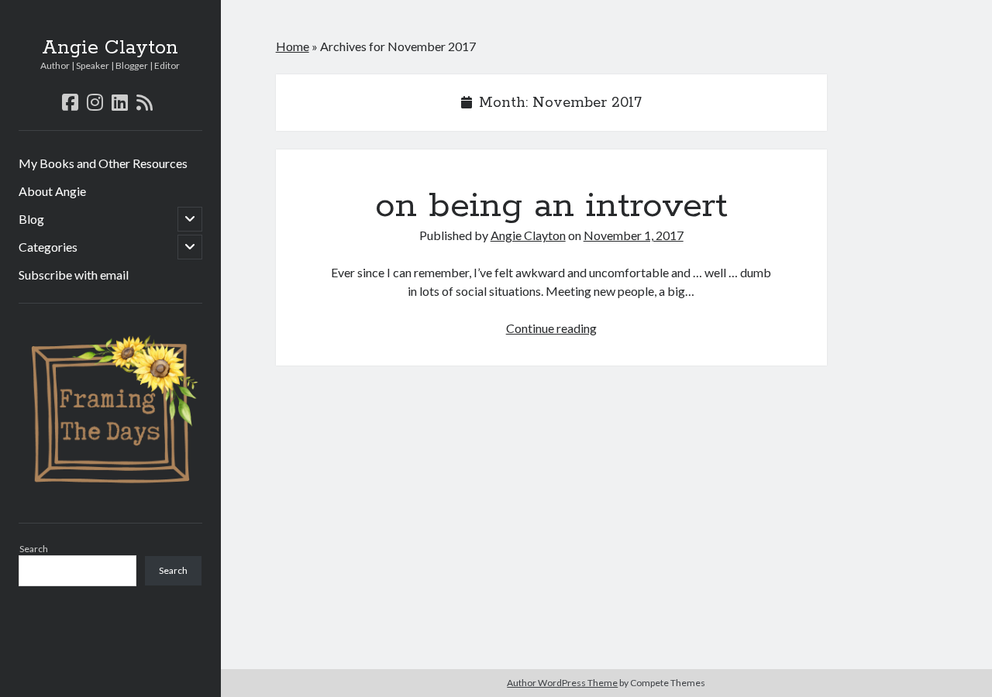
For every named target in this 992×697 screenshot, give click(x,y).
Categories (48, 246)
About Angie (52, 191)
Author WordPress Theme (562, 682)
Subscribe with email (74, 274)
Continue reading (551, 328)
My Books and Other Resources (103, 163)
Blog (31, 218)
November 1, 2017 (634, 235)
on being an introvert (551, 206)
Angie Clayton (110, 48)
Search (33, 549)
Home (292, 46)
